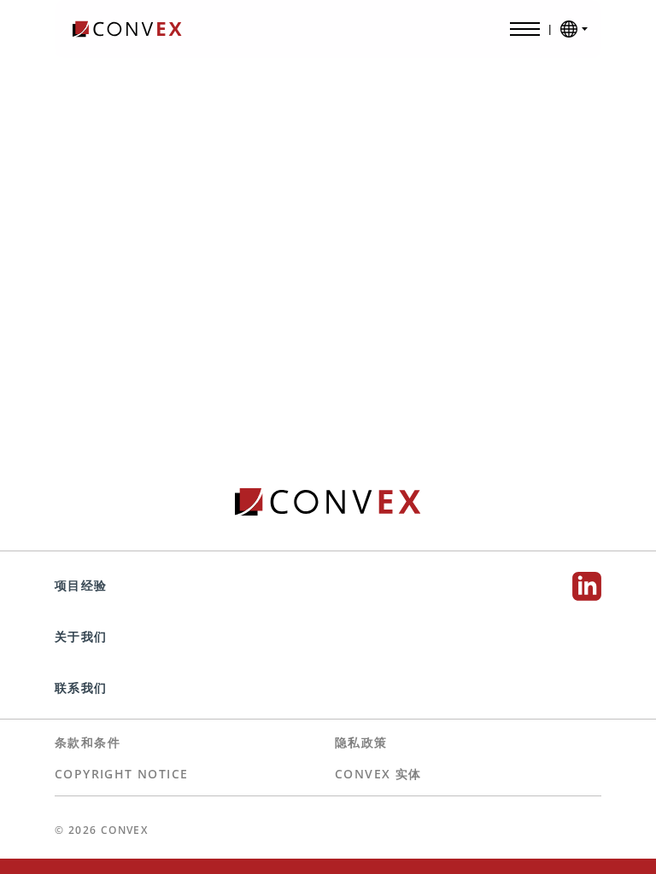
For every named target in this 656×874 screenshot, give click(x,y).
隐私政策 (361, 742)
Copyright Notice (121, 774)
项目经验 (83, 585)
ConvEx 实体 (378, 774)
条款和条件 (87, 742)
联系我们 (81, 687)
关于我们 (83, 636)
